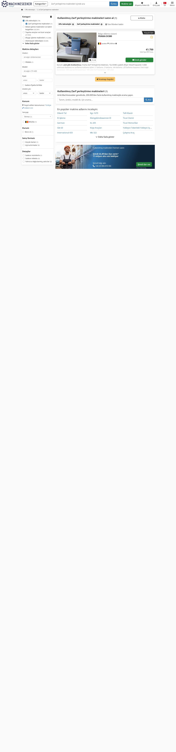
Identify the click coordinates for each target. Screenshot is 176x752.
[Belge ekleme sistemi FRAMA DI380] (77, 47)
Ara (115, 4)
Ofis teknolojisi (32, 20)
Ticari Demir (128, 118)
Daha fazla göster (106, 137)
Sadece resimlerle (33, 155)
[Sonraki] (94, 47)
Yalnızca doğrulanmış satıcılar (38, 161)
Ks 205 (93, 123)
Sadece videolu (32, 158)
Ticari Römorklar (130, 123)
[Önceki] (59, 47)
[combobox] (37, 117)
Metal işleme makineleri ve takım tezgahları (38, 28)
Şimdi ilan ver (144, 164)
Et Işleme (61, 118)
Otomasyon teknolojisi (36, 41)
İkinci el (29, 132)
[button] (172, 4)
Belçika (32, 122)
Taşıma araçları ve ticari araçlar (38, 33)
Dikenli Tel (61, 113)
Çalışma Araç (129, 132)
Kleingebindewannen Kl (100, 118)
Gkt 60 (60, 127)
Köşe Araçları (96, 127)
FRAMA (29, 62)
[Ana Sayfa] (22, 10)
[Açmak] (105, 72)
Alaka (142, 18)
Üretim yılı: (26, 89)
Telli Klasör (128, 113)
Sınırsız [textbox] (28, 116)
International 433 (65, 132)
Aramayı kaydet (105, 79)
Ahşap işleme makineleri (38, 38)
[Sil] (73, 24)
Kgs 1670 (94, 113)
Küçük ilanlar (31, 142)
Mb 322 (93, 132)
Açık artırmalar (32, 145)
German (61, 123)
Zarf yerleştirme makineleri (40, 24)
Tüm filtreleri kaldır (115, 24)
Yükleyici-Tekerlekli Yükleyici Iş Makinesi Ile (142, 127)
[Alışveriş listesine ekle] (151, 37)
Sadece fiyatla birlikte (33, 85)
